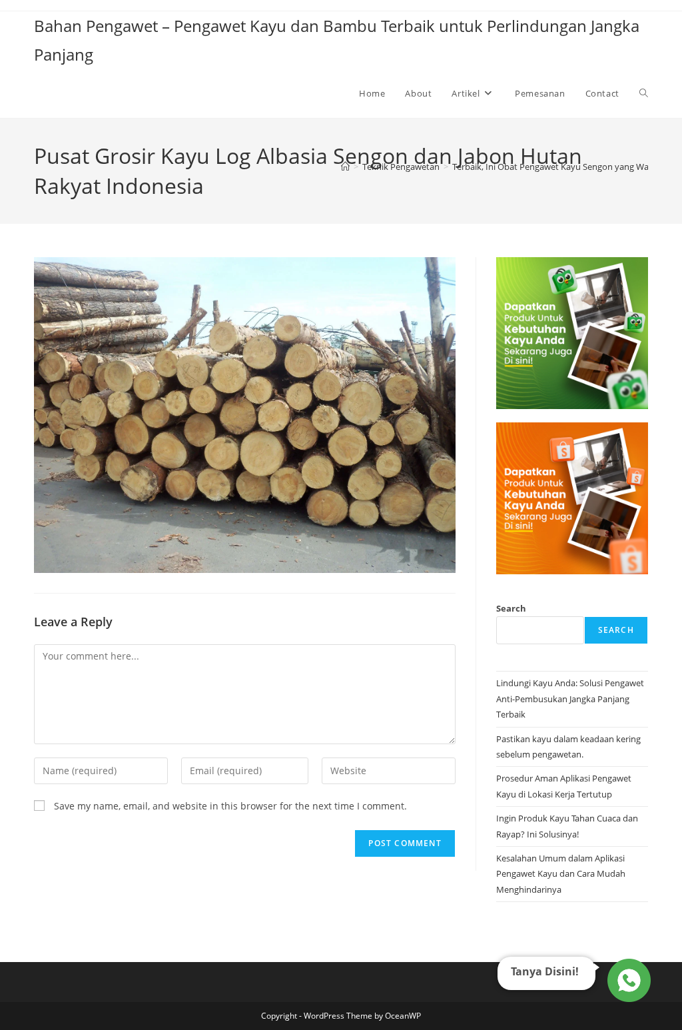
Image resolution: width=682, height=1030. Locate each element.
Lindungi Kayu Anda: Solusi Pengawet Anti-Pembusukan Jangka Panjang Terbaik (570, 698)
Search (511, 608)
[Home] (345, 167)
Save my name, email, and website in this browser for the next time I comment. (230, 805)
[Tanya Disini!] (627, 980)
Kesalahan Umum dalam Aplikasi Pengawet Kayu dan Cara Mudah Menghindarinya (560, 873)
